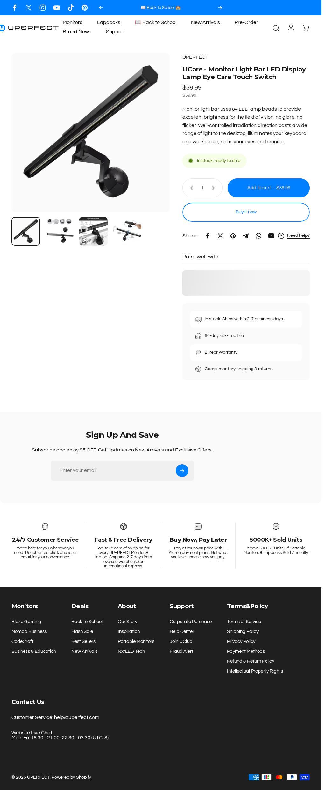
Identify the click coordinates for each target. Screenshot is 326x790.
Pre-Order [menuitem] (246, 22)
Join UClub (181, 641)
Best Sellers (83, 641)
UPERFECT (195, 57)
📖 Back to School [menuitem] (155, 22)
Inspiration (129, 631)
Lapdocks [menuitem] (108, 22)
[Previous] (101, 7)
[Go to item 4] (127, 231)
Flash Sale (82, 631)
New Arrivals (84, 651)
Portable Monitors (136, 641)
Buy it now (246, 212)
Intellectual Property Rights (255, 671)
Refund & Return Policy (250, 661)
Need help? (298, 235)
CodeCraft (22, 641)
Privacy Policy (241, 641)
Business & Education (33, 651)
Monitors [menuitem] (72, 22)
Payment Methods (246, 651)
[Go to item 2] (59, 231)
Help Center (182, 631)
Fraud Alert (181, 651)
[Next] (220, 7)
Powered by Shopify (71, 777)
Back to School (87, 621)
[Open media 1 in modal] (90, 132)
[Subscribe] (182, 470)
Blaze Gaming (26, 621)
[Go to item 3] (93, 231)
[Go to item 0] (25, 231)
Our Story (127, 621)
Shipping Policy (243, 631)
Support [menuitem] (115, 31)
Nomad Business (29, 631)
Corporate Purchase (191, 621)
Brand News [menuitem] (77, 31)
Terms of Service (244, 621)
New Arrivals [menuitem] (205, 22)
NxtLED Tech (131, 651)
